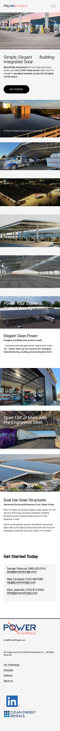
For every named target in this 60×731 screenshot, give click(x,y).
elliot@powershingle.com (22, 592)
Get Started (16, 89)
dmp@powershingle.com (22, 571)
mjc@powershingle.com (21, 582)
